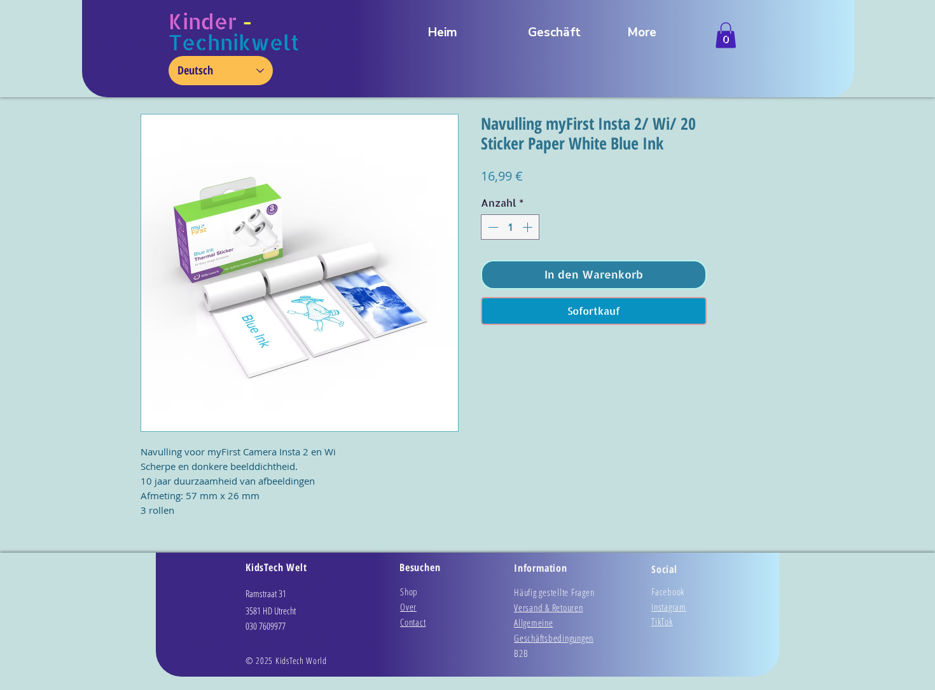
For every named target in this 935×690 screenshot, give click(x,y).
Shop (409, 591)
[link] (726, 35)
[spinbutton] (510, 227)
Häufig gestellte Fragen (554, 592)
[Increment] (528, 227)
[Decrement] (492, 227)
